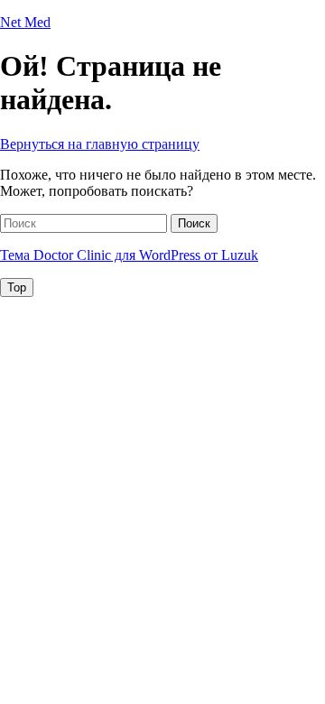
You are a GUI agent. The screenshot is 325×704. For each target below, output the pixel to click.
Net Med (25, 22)
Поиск (194, 223)
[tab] (16, 287)
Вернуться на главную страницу (100, 144)
